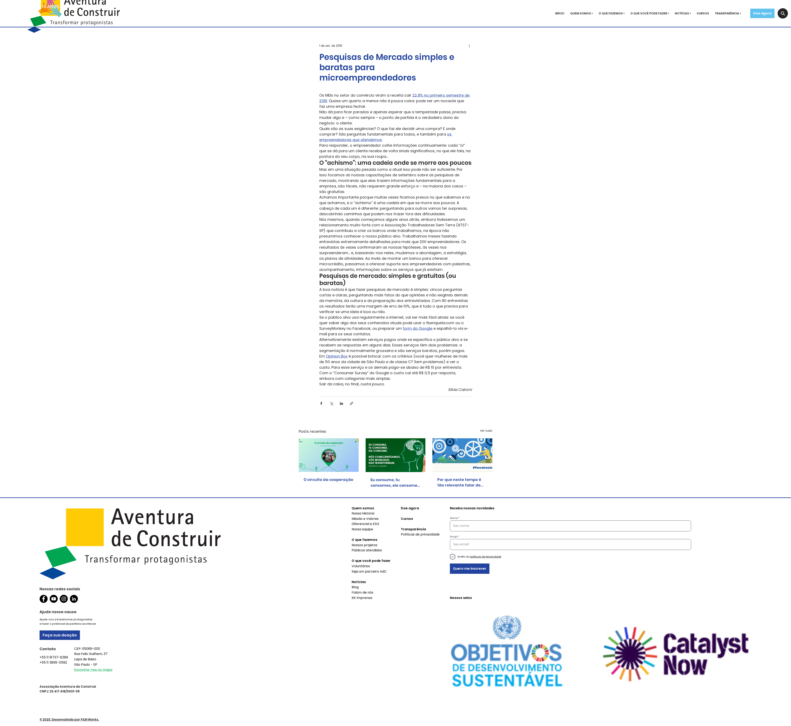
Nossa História (363, 513)
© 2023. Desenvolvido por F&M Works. (69, 719)
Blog (355, 587)
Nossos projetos (364, 545)
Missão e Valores (365, 518)
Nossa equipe (362, 529)
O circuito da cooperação (328, 479)
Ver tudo (486, 431)
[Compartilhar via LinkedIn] (341, 403)
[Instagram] (64, 599)
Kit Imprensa (362, 597)
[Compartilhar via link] (351, 403)
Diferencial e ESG (365, 523)
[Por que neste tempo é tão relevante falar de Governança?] (462, 455)
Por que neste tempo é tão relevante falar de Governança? (459, 482)
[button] (581, 13)
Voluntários (361, 566)
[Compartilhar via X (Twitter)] (331, 403)
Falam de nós (362, 592)
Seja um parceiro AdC (369, 571)
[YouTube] (54, 599)
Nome (454, 518)
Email (453, 536)
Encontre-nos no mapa (93, 669)
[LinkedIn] (74, 599)
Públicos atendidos (367, 550)
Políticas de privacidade (420, 534)
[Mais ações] (469, 45)
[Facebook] (44, 599)
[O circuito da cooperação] (329, 455)
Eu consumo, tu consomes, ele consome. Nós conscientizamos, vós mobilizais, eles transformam (395, 482)
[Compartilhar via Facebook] (321, 403)
